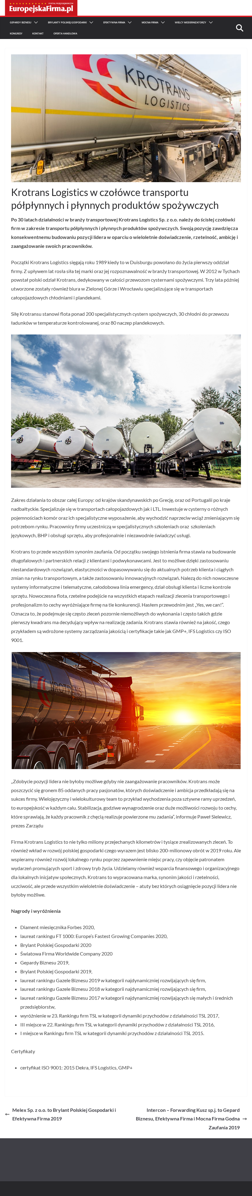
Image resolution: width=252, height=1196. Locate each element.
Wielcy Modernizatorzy (190, 22)
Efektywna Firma (114, 22)
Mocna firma (150, 22)
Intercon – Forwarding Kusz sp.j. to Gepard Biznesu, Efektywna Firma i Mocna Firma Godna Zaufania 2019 (188, 1119)
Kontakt (38, 33)
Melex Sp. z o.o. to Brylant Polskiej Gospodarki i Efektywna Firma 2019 (64, 1114)
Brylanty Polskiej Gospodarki (67, 22)
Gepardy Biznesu (20, 22)
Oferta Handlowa (65, 33)
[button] (34, 22)
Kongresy (16, 33)
